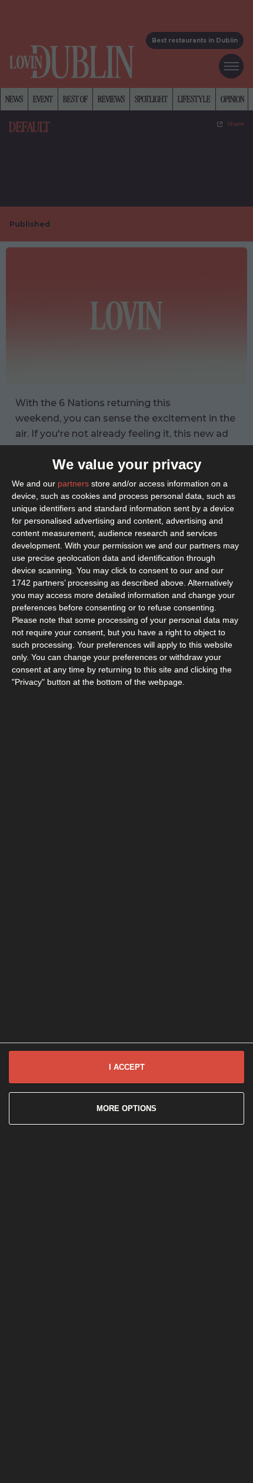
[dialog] (126, 964)
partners (73, 483)
